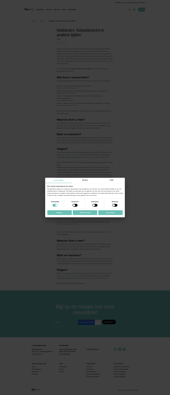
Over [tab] (111, 180)
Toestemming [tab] (58, 180)
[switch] (75, 205)
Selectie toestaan (85, 212)
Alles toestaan (110, 212)
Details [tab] (85, 180)
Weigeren (60, 212)
